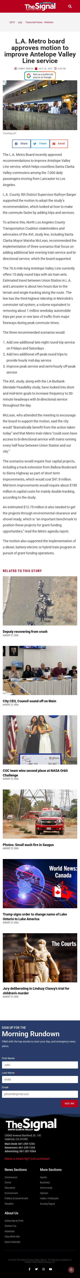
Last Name (8, 1072)
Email (5, 1087)
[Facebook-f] (29, 1269)
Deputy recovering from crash (25, 632)
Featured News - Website (39, 22)
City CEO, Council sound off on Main (30, 701)
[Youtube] (50, 1269)
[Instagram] (43, 1269)
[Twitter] (36, 1269)
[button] (10, 6)
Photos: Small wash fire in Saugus (28, 845)
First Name (8, 1058)
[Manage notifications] (71, 1270)
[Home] (5, 22)
